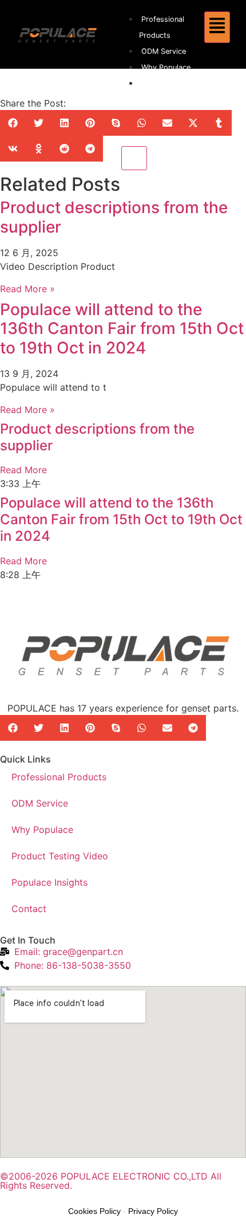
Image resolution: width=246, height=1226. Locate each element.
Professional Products (58, 777)
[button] (13, 123)
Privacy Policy (153, 1211)
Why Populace (166, 67)
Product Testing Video (59, 856)
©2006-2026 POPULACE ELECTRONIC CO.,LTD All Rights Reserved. (110, 1180)
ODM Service (163, 51)
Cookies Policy (94, 1211)
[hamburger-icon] (217, 27)
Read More (23, 470)
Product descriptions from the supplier (114, 217)
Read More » (27, 288)
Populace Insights (49, 882)
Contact (28, 908)
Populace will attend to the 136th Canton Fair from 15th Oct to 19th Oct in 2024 (122, 328)
